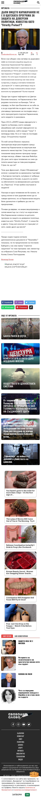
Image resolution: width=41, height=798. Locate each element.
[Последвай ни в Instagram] (18, 724)
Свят (20, 739)
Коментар (20, 736)
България (20, 733)
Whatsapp (9, 307)
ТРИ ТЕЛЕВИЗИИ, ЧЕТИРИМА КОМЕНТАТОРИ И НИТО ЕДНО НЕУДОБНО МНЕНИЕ (18, 358)
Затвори (17, 794)
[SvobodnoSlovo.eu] (20, 716)
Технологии (20, 756)
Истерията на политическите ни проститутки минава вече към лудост (29, 660)
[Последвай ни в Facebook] (13, 724)
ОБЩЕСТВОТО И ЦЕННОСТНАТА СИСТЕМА (19, 385)
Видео (20, 759)
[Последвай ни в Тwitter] (29, 724)
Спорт (20, 748)
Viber (20, 302)
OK (27, 794)
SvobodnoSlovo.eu (9, 54)
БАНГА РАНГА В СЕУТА (14, 336)
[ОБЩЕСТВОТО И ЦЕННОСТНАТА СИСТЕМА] (20, 379)
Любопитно (20, 753)
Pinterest (23, 307)
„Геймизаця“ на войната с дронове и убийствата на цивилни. (16, 459)
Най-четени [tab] (7, 636)
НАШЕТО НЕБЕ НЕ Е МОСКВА (25, 642)
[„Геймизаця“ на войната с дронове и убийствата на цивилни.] (20, 454)
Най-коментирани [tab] (21, 636)
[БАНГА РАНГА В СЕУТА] (20, 328)
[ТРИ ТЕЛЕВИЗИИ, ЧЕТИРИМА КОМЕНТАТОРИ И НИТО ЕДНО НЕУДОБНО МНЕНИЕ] (20, 354)
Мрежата (5, 8)
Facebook (8, 302)
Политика (20, 742)
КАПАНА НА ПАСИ (25, 674)
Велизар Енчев (7, 259)
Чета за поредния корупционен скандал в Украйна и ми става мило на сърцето (29, 693)
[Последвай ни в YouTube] (24, 724)
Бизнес (20, 745)
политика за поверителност (25, 790)
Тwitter (31, 302)
